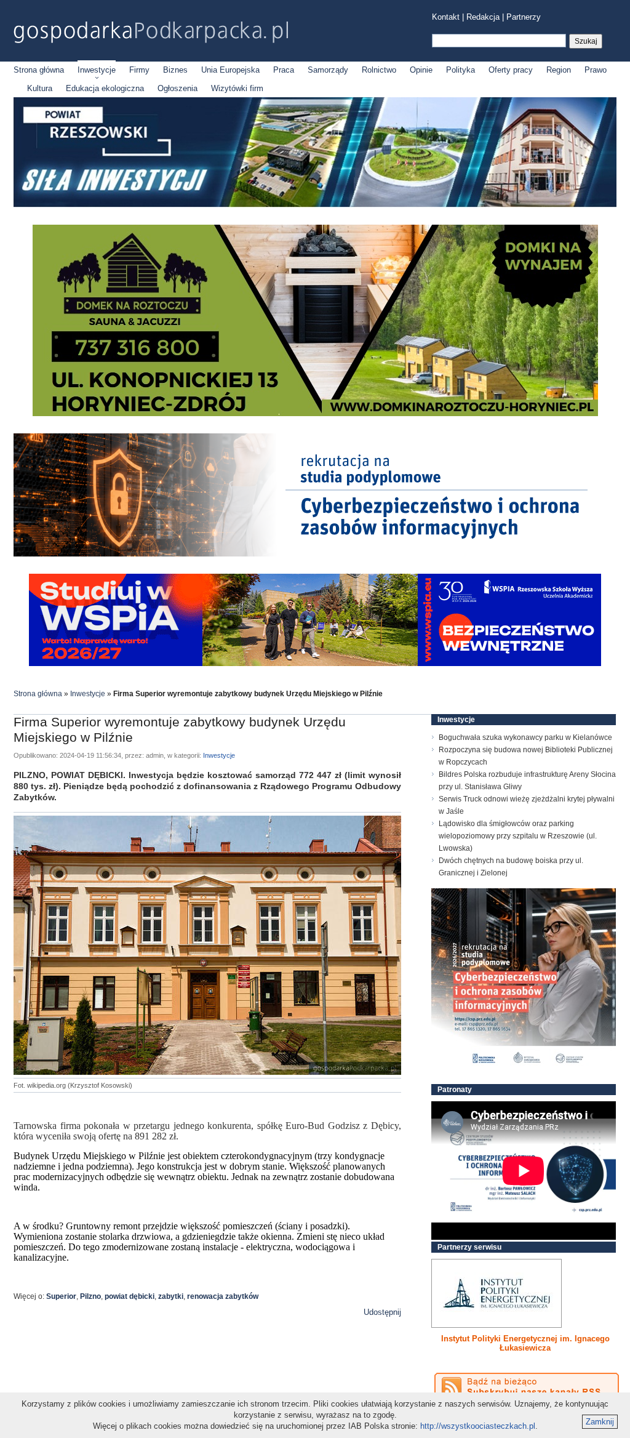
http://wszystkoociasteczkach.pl (477, 1426)
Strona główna (39, 69)
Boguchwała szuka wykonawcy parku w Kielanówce (525, 737)
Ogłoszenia (177, 88)
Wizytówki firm (237, 88)
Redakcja (483, 17)
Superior (61, 1296)
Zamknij (600, 1421)
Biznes (175, 69)
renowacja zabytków (222, 1296)
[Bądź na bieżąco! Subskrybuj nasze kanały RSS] (526, 1387)
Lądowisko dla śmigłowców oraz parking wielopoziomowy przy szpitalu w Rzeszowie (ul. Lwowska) (518, 836)
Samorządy (328, 69)
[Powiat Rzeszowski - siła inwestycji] (315, 204)
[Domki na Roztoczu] (315, 413)
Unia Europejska (230, 69)
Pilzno (90, 1296)
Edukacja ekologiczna (105, 88)
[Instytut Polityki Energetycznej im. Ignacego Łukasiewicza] (496, 1293)
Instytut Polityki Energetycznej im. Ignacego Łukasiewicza (525, 1343)
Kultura (39, 88)
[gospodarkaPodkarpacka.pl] (151, 32)
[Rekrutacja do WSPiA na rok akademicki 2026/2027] (315, 663)
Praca (283, 69)
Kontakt (446, 17)
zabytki (170, 1296)
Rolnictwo (379, 69)
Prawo (595, 69)
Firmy (139, 69)
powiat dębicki (129, 1296)
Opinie (421, 69)
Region (558, 69)
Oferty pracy (510, 69)
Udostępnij (382, 1312)
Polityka (460, 69)
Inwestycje (97, 69)
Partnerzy (523, 17)
